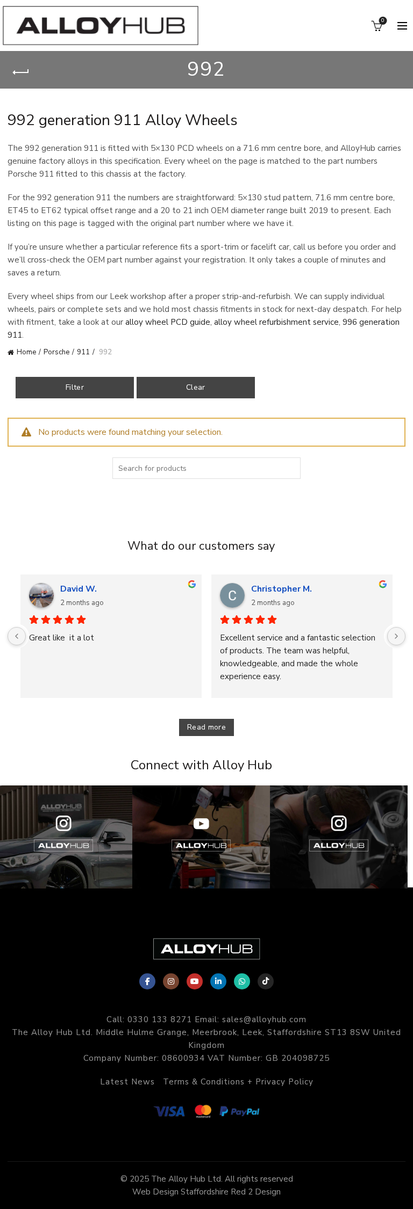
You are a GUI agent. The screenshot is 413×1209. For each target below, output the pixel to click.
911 (83, 352)
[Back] (21, 72)
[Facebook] (147, 981)
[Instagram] (171, 981)
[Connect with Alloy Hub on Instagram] (69, 836)
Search (290, 468)
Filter (75, 387)
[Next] (396, 636)
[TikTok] (266, 981)
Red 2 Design (256, 1191)
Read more (206, 727)
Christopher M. (281, 589)
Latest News (127, 1081)
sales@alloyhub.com (264, 1019)
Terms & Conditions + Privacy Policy (238, 1081)
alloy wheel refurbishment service (276, 322)
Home (26, 352)
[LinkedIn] (218, 981)
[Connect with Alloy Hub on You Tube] (206, 836)
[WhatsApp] (242, 981)
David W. (78, 589)
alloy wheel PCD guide (167, 322)
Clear (195, 387)
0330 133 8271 (159, 1019)
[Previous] (17, 636)
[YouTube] (195, 981)
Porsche (56, 352)
